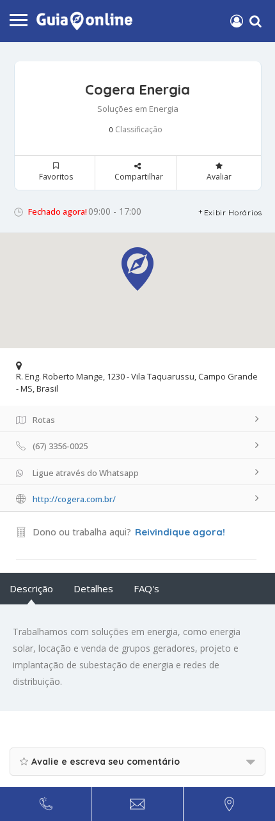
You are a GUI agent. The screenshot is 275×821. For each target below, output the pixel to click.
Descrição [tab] (31, 588)
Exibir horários (233, 212)
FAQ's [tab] (146, 588)
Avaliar (219, 176)
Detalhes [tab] (93, 588)
